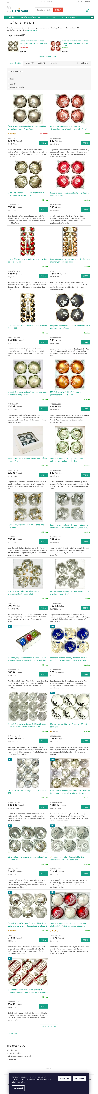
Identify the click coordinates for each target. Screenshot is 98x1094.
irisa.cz (49, 1068)
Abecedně (53, 63)
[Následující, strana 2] (84, 1033)
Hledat (58, 10)
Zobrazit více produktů (47, 56)
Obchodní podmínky (14, 1053)
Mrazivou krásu (31, 30)
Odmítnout (65, 1078)
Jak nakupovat (46, 2)
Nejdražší (41, 63)
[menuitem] (11, 17)
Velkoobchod (11, 1059)
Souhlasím (79, 1078)
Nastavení (18, 1088)
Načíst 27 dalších (49, 1027)
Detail (43, 143)
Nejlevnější (29, 63)
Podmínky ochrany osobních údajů (19, 1056)
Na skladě (16, 71)
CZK (78, 2)
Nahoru (14, 1033)
